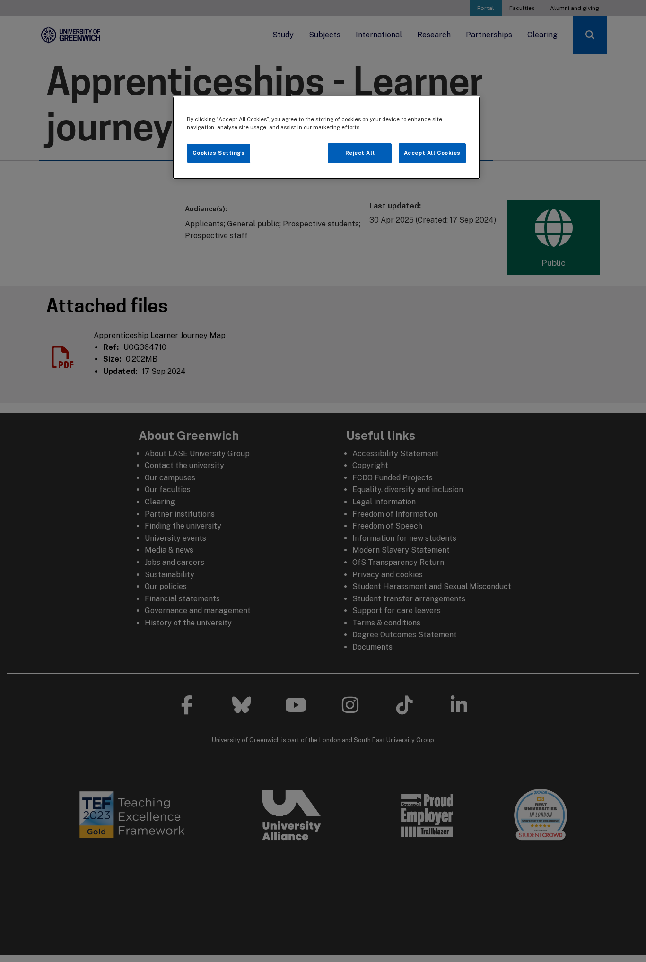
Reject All (360, 152)
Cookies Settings (218, 152)
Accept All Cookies (432, 152)
